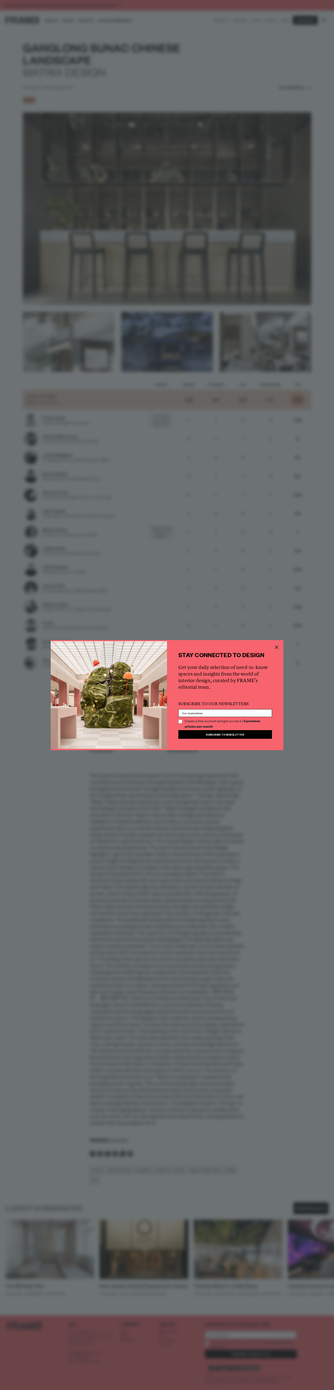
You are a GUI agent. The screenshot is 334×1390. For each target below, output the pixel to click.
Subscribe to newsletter (225, 734)
